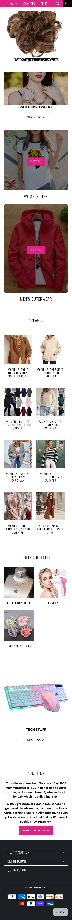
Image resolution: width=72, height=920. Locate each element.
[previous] (7, 38)
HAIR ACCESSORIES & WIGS (36, 38)
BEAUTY (53, 586)
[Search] (59, 3)
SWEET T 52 (40, 887)
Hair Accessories (19, 629)
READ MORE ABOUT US (36, 830)
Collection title (19, 586)
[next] (64, 38)
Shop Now (36, 117)
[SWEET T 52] (36, 3)
